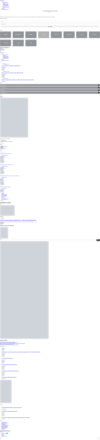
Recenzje (3, 428)
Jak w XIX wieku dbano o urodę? (7, 358)
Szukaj (98, 240)
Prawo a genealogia (5, 3)
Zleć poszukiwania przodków (5, 9)
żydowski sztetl (3, 197)
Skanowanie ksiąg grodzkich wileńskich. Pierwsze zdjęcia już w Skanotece (9, 344)
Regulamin (3, 435)
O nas (2, 434)
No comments (1, 158)
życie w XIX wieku (4, 199)
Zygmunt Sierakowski (4, 195)
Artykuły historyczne (5, 4)
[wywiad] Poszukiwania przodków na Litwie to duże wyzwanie (12, 407)
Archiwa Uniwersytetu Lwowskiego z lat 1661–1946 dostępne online (12, 72)
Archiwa (1, 48)
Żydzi (2, 196)
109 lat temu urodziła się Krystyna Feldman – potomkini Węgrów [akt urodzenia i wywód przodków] (18, 79)
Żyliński (3, 193)
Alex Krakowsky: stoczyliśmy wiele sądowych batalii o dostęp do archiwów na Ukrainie (16, 417)
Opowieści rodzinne (4, 426)
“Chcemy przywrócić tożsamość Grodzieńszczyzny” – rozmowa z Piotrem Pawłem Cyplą (18, 220)
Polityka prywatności (4, 436)
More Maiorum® (2, 0)
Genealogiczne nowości (6, 5)
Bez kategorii (3, 424)
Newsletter (1, 96)
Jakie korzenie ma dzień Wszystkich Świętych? (9, 377)
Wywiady (4, 55)
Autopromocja (3, 423)
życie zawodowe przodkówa (5, 198)
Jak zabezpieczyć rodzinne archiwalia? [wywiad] (9, 411)
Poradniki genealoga (5, 2)
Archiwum (3, 8)
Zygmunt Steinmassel (4, 194)
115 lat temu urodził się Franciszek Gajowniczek (9, 364)
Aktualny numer (5, 433)
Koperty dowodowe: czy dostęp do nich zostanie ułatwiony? (11, 65)
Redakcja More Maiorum (6, 7)
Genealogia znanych (5, 58)
